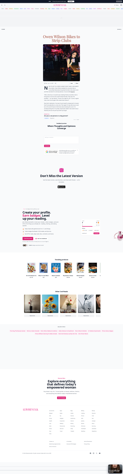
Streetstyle (37, 8)
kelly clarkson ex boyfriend (66, 331)
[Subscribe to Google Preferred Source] (51, 152)
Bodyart (51, 413)
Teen (50, 431)
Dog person (52, 118)
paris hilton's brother (81, 331)
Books (74, 8)
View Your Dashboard (42, 238)
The (46, 83)
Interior (72, 421)
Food (93, 415)
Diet (46, 8)
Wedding (83, 431)
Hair (87, 8)
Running (77, 8)
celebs (3, 29)
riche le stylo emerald (33, 331)
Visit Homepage (61, 397)
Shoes (3, 8)
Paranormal (16, 8)
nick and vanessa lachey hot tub (68, 333)
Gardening (83, 8)
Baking (82, 410)
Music (93, 423)
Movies (21, 8)
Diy (60, 415)
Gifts (82, 418)
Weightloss (94, 431)
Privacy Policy (87, 444)
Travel (61, 431)
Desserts (117, 8)
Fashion (69, 8)
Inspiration (62, 421)
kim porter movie (83, 333)
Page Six (73, 91)
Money (72, 423)
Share (77, 83)
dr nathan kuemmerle (94, 331)
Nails (61, 8)
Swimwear (113, 8)
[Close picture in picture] (109, 465)
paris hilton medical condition (49, 331)
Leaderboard (84, 233)
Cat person (46, 118)
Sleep (108, 8)
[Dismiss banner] (77, 150)
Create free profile (28, 238)
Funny (32, 8)
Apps (61, 410)
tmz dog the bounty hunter (17, 331)
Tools (50, 433)
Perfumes (11, 8)
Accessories (51, 410)
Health (94, 8)
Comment (47, 145)
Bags (49, 8)
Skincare (61, 428)
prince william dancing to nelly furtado (46, 333)
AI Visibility (69, 441)
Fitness (28, 8)
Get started (96, 233)
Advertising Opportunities (54, 444)
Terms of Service (52, 446)
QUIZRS (78, 119)
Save (72, 83)
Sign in (46, 241)
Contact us (51, 441)
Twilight (104, 8)
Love (25, 8)
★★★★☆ (119, 29)
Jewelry (90, 8)
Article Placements (88, 441)
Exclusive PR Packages (71, 444)
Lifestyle (53, 8)
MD (55, 83)
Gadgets (65, 8)
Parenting (42, 8)
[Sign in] (121, 5)
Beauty (93, 410)
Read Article (35, 316)
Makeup (61, 423)
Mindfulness (99, 8)
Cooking (57, 8)
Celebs (6, 8)
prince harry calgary (107, 331)
